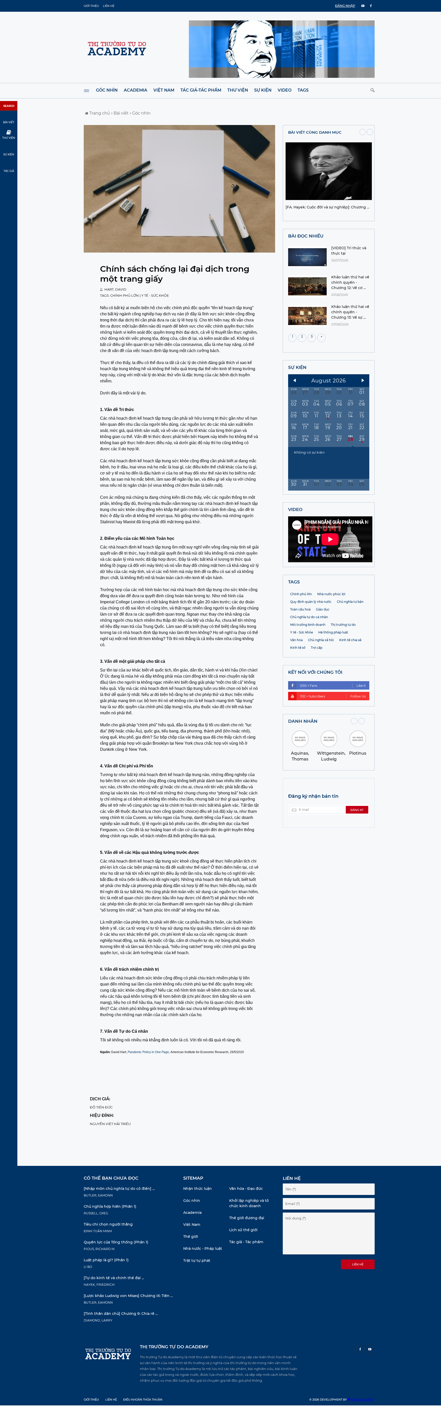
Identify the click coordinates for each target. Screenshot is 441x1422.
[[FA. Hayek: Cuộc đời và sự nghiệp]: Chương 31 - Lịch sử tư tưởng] (329, 198)
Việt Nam (163, 90)
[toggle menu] (86, 90)
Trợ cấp (316, 648)
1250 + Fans (333, 686)
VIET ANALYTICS (362, 1399)
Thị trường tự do (343, 625)
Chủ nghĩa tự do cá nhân (309, 617)
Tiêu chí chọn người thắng (108, 1224)
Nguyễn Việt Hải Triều (110, 1124)
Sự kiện (263, 90)
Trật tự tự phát (196, 1260)
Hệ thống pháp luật (333, 632)
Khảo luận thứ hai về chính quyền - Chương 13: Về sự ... (350, 312)
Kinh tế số (297, 648)
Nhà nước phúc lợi (331, 594)
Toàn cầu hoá (300, 609)
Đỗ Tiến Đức (101, 1107)
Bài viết (121, 113)
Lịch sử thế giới (243, 1230)
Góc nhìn (107, 90)
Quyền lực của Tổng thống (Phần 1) (116, 1242)
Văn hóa (296, 640)
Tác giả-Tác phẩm (200, 90)
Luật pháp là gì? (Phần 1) (106, 1260)
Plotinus (357, 753)
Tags (303, 90)
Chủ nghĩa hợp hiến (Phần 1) (110, 1206)
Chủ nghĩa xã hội (321, 640)
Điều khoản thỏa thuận (142, 1399)
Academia (135, 90)
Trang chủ (99, 113)
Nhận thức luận (197, 1188)
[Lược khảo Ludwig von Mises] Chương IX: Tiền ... (128, 1295)
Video (284, 90)
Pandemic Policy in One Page (148, 1052)
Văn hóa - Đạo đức (246, 1188)
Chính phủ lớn (124, 295)
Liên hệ (108, 6)
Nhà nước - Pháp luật (202, 1248)
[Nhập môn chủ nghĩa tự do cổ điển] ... (119, 1188)
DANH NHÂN (302, 721)
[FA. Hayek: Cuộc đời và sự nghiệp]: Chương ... (327, 207)
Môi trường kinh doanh (307, 625)
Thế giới (190, 1236)
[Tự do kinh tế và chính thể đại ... (114, 1278)
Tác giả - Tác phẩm (246, 1242)
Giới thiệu (91, 6)
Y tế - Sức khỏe (155, 295)
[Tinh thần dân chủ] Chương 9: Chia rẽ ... (121, 1313)
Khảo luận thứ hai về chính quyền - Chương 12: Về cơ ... (350, 282)
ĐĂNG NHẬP (345, 6)
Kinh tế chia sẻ (350, 640)
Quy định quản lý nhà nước (311, 602)
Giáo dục (322, 609)
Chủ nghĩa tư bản (350, 602)
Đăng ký (356, 810)
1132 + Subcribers (333, 696)
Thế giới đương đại (246, 1218)
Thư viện (237, 90)
